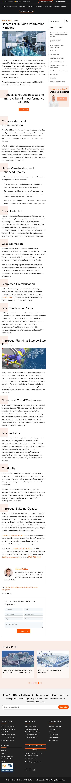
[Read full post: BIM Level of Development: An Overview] (53, 659)
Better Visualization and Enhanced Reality (57, 46)
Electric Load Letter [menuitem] (8, 726)
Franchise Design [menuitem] (54, 737)
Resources (48, 7)
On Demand (38, 7)
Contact (63, 7)
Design (16, 21)
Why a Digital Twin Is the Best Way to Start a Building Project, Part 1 (17, 671)
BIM (31, 587)
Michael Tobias (21, 569)
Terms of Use (60, 780)
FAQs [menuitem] (3, 762)
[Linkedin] (26, 770)
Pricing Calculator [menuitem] (60, 2)
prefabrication (7, 297)
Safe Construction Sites (57, 62)
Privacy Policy (50, 780)
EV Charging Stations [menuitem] (32, 729)
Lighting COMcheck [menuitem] (7, 740)
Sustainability (54, 74)
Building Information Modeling (13, 535)
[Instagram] (34, 770)
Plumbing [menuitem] (52, 732)
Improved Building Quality (57, 82)
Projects (29, 7)
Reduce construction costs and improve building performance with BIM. (59, 34)
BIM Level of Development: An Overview (50, 671)
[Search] (67, 21)
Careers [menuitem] (3, 751)
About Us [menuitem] (4, 753)
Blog (9, 21)
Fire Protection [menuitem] (54, 735)
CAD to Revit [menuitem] (5, 732)
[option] (18, 664)
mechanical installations (23, 548)
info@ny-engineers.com (23, 2)
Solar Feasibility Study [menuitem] (32, 732)
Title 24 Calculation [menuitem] (7, 737)
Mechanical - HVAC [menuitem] (55, 726)
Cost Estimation (54, 54)
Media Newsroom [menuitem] (7, 756)
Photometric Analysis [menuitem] (8, 735)
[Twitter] (30, 770)
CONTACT (35, 749)
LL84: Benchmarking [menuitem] (31, 735)
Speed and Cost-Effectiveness (59, 71)
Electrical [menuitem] (52, 729)
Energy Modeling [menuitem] (30, 726)
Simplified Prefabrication (57, 58)
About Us (57, 7)
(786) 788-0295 (8, 2)
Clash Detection (54, 51)
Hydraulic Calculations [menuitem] (8, 729)
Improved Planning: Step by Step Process (58, 66)
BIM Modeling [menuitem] (53, 740)
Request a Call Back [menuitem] (46, 2)
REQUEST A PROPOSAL (26, 11)
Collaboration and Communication (55, 41)
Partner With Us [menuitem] (6, 759)
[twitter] (11, 594)
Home (4, 21)
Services (22, 7)
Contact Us (24, 109)
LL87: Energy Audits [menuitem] (31, 737)
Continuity (53, 78)
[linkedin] (8, 594)
